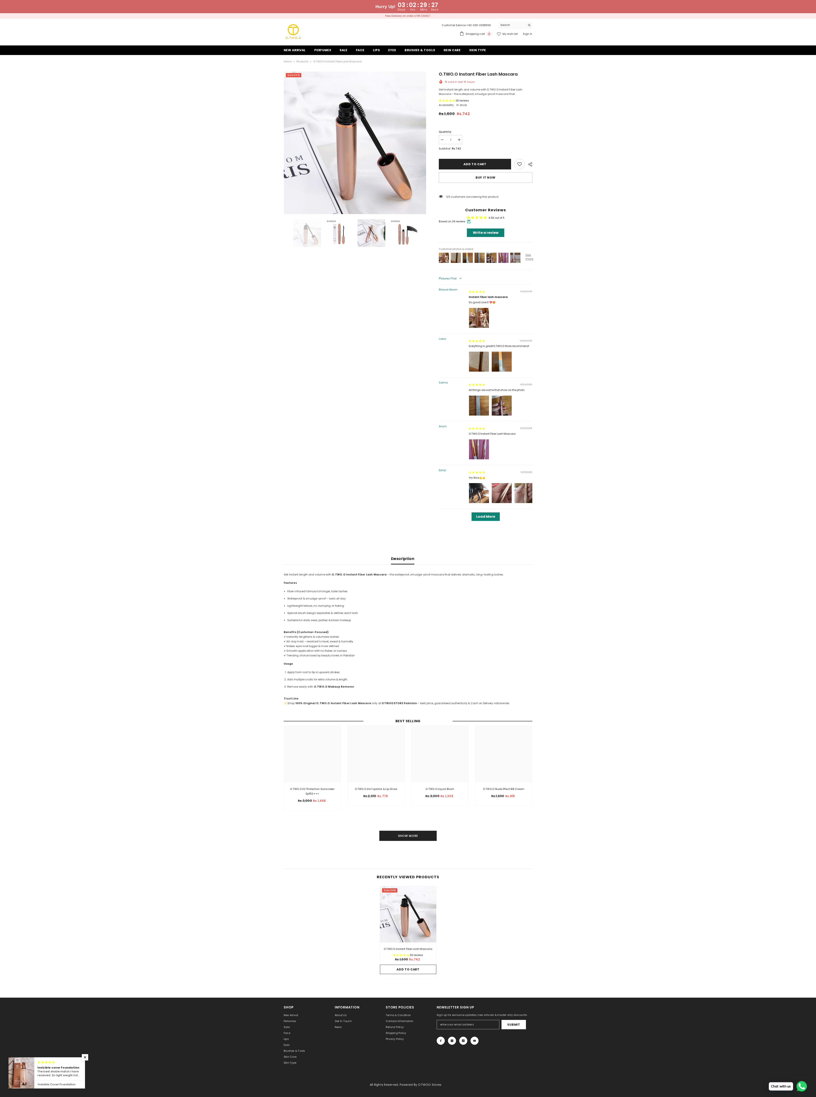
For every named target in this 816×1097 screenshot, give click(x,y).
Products (302, 61)
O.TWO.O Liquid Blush (440, 789)
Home (288, 61)
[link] (519, 164)
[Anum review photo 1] (479, 449)
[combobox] (512, 25)
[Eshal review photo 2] (502, 493)
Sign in (527, 34)
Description (402, 558)
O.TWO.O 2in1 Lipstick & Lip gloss (376, 789)
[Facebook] (441, 1041)
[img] (477, 291)
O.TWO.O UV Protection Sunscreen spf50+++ (312, 791)
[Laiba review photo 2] (502, 361)
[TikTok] (463, 1041)
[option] (355, 143)
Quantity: (445, 132)
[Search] (515, 25)
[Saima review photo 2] (502, 405)
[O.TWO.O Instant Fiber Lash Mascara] (408, 914)
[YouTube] (474, 1041)
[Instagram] (452, 1041)
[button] (447, 100)
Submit (513, 1024)
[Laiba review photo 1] (479, 361)
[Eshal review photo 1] (479, 493)
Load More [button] (485, 516)
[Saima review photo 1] (479, 405)
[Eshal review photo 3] (524, 493)
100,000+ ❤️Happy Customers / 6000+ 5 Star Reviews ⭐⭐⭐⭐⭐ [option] (408, 16)
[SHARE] (528, 164)
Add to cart (474, 164)
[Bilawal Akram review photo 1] (479, 318)
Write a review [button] (486, 232)
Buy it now (486, 177)
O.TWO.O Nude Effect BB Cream (503, 789)
